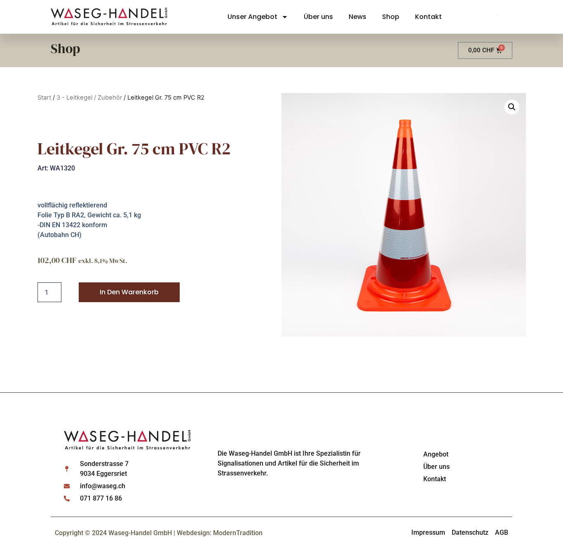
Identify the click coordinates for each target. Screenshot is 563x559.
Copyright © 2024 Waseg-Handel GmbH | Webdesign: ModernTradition (159, 533)
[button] (511, 107)
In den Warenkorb (129, 292)
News (357, 16)
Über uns (318, 16)
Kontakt (428, 16)
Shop (390, 16)
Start (44, 97)
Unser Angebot (252, 16)
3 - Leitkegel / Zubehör (89, 97)
